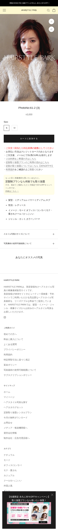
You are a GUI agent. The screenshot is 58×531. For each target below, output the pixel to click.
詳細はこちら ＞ (12, 191)
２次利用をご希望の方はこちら (21, 159)
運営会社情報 (10, 433)
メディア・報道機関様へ (16, 428)
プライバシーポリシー (14, 349)
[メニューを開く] (4, 10)
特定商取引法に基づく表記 (17, 359)
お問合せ (8, 422)
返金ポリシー (10, 365)
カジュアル (9, 475)
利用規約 (10, 169)
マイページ (9, 397)
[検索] (48, 10)
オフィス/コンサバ (13, 465)
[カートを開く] (54, 10)
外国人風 (8, 485)
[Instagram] (5, 317)
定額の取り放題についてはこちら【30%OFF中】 (30, 166)
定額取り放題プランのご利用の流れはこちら (27, 162)
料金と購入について (13, 339)
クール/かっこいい (13, 480)
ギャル (7, 491)
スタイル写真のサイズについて (17, 234)
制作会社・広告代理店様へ (17, 438)
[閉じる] (52, 495)
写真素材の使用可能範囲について (18, 243)
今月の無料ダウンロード (16, 417)
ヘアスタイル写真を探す (16, 402)
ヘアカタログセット (13, 407)
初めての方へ (10, 334)
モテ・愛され (10, 470)
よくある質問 (10, 344)
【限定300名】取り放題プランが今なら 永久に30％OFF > (29, 3)
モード (7, 460)
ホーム (7, 392)
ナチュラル (9, 455)
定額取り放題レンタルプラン (18, 412)
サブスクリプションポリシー (18, 375)
